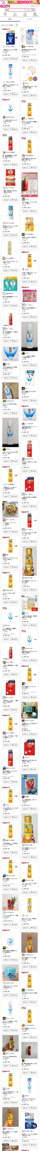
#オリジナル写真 (7, 404)
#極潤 (33, 237)
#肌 (26, 801)
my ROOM (35, 14)
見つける (15, 14)
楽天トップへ (35, 6)
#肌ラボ (29, 237)
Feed (5, 14)
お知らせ (25, 14)
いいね (15, 58)
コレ (7, 58)
